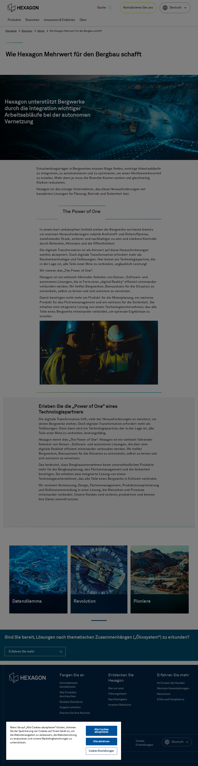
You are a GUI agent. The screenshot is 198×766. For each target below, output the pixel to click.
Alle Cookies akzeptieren (101, 730)
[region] (63, 740)
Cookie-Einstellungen (101, 751)
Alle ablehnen (101, 741)
